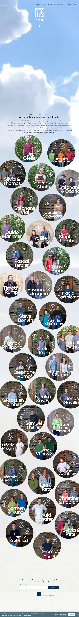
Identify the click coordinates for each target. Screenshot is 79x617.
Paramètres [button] (55, 614)
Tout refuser (63, 614)
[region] (28, 150)
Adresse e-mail (22, 584)
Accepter (72, 614)
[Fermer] (77, 614)
